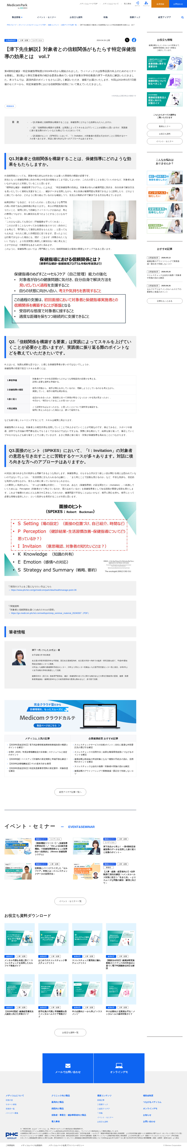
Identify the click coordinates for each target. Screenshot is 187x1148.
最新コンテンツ (53, 25)
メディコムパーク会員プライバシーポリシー (66, 1145)
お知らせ (147, 1115)
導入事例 (127, 4)
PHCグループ (11, 25)
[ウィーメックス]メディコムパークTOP (32, 25)
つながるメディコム (152, 1102)
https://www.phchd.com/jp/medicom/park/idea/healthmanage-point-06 (43, 590)
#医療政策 (10, 106)
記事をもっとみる (164, 301)
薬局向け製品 (58, 1102)
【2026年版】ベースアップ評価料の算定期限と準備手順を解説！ (38, 759)
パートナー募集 (12, 1113)
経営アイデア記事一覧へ (70, 792)
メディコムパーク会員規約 (31, 1145)
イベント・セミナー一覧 (70, 901)
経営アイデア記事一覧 (69, 25)
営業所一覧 (10, 1109)
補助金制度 (148, 1095)
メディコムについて (111, 4)
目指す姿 (9, 1100)
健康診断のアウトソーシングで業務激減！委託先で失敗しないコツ (163, 262)
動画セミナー (164, 126)
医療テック (135, 17)
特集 (106, 17)
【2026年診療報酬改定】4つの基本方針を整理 (30, 764)
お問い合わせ (149, 1121)
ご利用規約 (10, 1145)
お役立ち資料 (76, 17)
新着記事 (100, 1100)
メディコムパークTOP (88, 4)
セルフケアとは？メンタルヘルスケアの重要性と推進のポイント (164, 290)
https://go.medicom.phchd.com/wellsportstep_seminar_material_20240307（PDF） (50, 613)
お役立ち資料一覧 (70, 1032)
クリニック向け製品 (61, 1095)
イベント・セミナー (46, 17)
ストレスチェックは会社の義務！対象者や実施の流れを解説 (101, 766)
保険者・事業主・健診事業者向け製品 (69, 1115)
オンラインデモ (150, 1108)
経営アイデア (164, 17)
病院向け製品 (58, 1108)
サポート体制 (11, 1104)
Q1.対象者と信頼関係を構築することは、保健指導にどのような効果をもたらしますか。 (73, 122)
